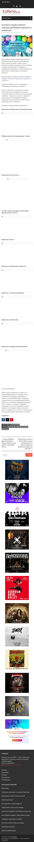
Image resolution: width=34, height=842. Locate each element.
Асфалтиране (6, 807)
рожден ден (18, 427)
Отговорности (6, 780)
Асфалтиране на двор (23, 815)
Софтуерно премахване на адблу (12, 819)
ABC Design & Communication (12, 765)
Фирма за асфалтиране (9, 830)
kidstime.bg (5, 788)
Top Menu (7, 2)
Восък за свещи (19, 823)
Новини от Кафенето (16, 32)
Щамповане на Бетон (8, 827)
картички (10, 427)
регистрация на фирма (9, 815)
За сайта (4, 770)
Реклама (4, 775)
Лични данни (6, 777)
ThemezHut (5, 840)
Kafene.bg (14, 836)
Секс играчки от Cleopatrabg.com (12, 804)
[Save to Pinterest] (11, 419)
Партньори (5, 772)
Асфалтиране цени (7, 800)
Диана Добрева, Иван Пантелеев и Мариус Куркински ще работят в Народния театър (9, 443)
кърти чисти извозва (17, 807)
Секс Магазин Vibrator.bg (23, 811)
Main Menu (7, 18)
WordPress (15, 838)
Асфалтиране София (8, 796)
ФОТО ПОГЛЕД (15, 424)
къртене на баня (20, 796)
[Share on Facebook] (3, 419)
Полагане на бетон (7, 823)
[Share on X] (7, 419)
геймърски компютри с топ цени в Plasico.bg (15, 792)
